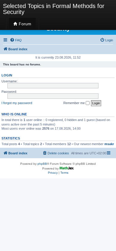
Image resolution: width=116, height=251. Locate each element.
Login (6, 75)
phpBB (42, 163)
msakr (109, 144)
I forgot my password (16, 103)
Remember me (74, 103)
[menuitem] (16, 40)
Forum (24, 23)
